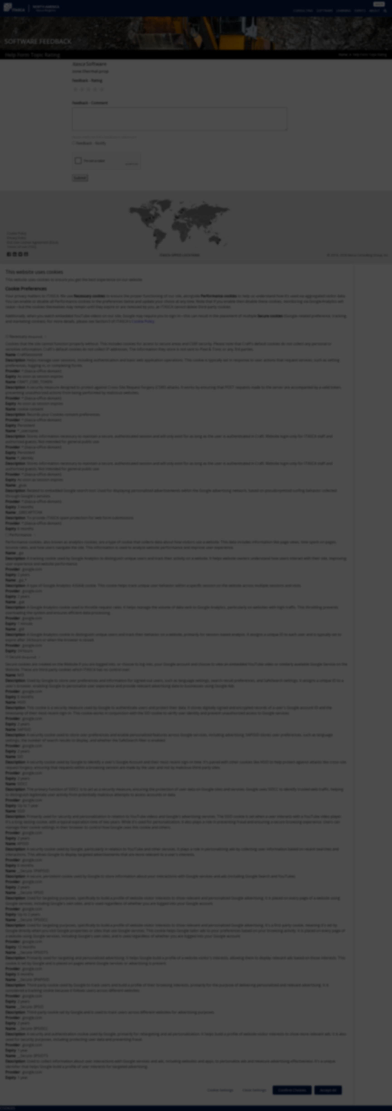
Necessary (25, 336)
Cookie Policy (143, 321)
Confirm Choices (292, 1090)
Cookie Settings (220, 1090)
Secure (22, 656)
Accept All (328, 1090)
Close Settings (254, 1090)
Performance (20, 534)
